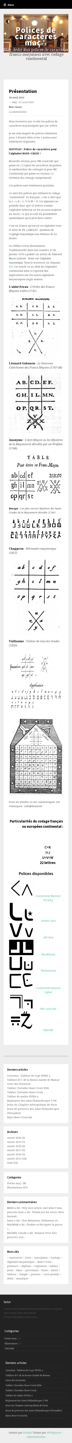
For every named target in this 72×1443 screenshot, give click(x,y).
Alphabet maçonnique (21, 1261)
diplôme (26, 1266)
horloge (56, 1257)
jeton (10, 1270)
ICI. (11, 266)
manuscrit (16, 1257)
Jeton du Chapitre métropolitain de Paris (32, 1104)
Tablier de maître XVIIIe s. (23, 1096)
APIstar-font (48, 920)
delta (10, 1278)
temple (23, 1274)
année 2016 (14, 1154)
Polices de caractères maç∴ (36, 36)
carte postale (52, 1274)
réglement (41, 1266)
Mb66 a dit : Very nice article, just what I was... (35, 1208)
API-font (48, 937)
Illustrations (14, 1187)
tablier (54, 1266)
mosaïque (22, 1278)
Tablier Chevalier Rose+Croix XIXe (28, 1088)
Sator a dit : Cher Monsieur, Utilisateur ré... (33, 1220)
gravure (36, 1274)
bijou (19, 1270)
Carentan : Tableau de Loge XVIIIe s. (29, 1075)
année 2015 (14, 1158)
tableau (12, 1274)
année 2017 (14, 1150)
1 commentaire (18, 111)
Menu (11, 4)
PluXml (27, 1432)
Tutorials (9, 1348)
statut (55, 1270)
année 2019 (14, 1142)
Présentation (23, 91)
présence (13, 1266)
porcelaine (32, 1270)
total (10, 1162)
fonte (45, 1270)
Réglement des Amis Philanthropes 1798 (31, 1100)
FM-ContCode (48, 1008)
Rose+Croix (44, 1261)
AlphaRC (48, 1030)
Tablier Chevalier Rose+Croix (25, 1092)
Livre (28, 1257)
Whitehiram (48, 970)
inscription (41, 1257)
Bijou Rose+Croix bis (19, 1117)
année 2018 (14, 1146)
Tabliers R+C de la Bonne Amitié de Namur (33, 1079)
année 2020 (14, 1137)
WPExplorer (54, 1432)
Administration (36, 1436)
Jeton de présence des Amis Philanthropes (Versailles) (33, 1410)
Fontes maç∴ (14, 1183)
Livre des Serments (19, 1083)
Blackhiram (48, 954)
